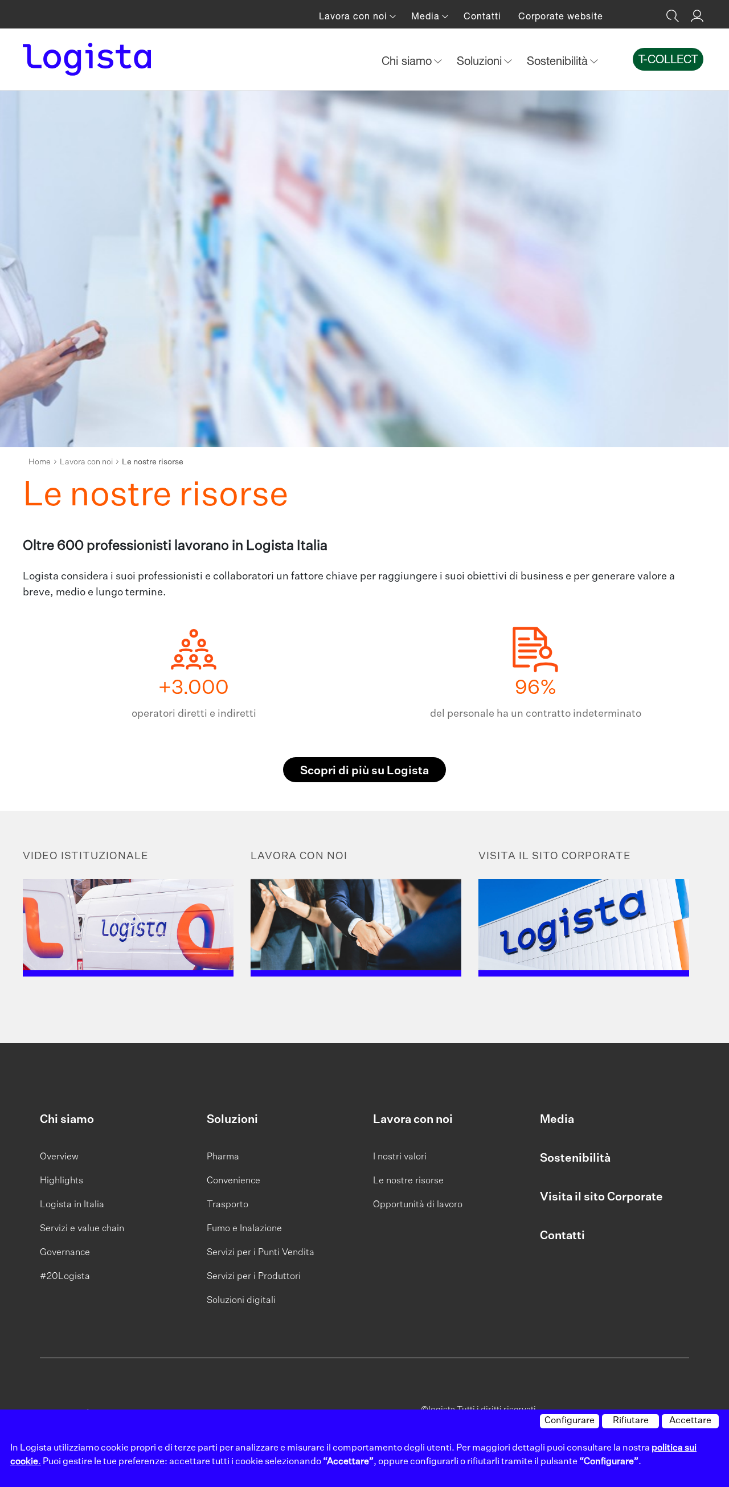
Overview (59, 1157)
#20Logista (65, 1276)
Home (39, 462)
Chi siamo (67, 1119)
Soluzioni (232, 1119)
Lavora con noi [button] (354, 16)
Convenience (233, 1181)
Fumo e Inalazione (244, 1228)
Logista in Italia (72, 1205)
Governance (65, 1252)
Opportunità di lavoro (417, 1205)
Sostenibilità (575, 1158)
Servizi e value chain (82, 1228)
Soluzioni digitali (241, 1300)
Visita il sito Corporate (601, 1197)
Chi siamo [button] (408, 60)
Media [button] (427, 16)
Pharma (223, 1157)
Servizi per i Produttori (254, 1276)
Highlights (61, 1181)
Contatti (482, 16)
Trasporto (227, 1205)
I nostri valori (400, 1157)
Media (557, 1119)
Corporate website (560, 16)
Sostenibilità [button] (559, 60)
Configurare (569, 1420)
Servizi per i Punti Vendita (260, 1252)
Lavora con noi (86, 462)
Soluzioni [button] (481, 60)
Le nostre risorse (408, 1181)
